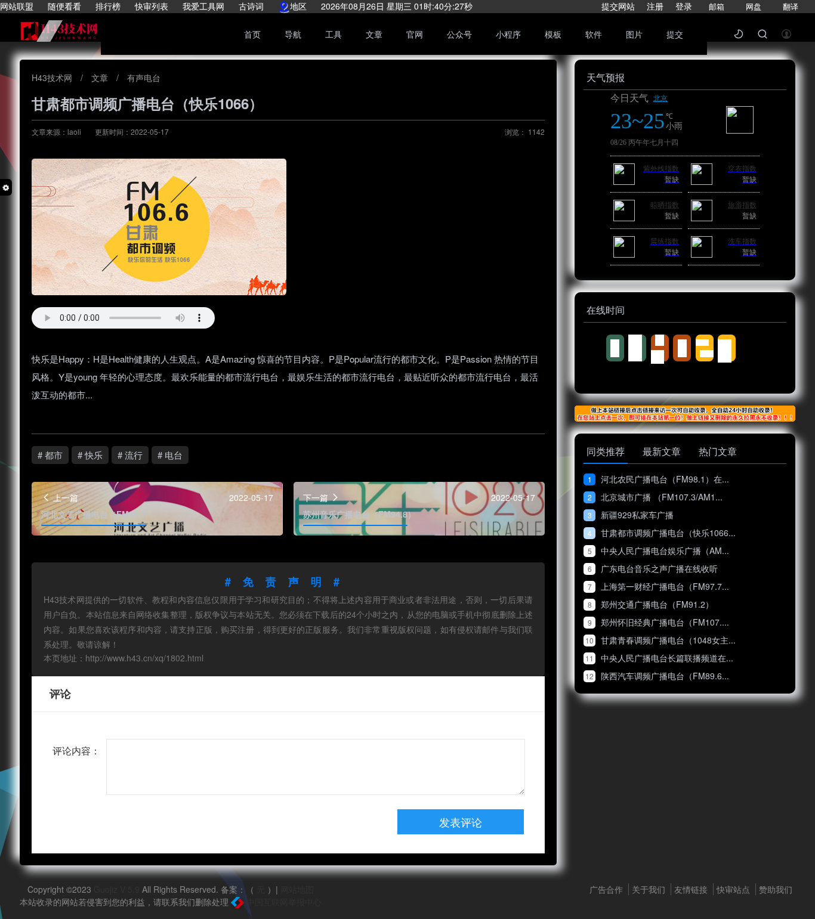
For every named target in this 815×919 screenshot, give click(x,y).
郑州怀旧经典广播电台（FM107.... (658, 622)
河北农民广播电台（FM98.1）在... (658, 479)
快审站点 (734, 889)
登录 (683, 6)
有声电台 (143, 77)
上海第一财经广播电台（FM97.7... (658, 586)
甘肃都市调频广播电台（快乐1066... (662, 533)
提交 (674, 34)
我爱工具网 (203, 6)
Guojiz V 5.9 (118, 889)
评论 (60, 693)
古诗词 (251, 6)
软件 (593, 34)
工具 (333, 34)
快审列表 (151, 6)
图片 (634, 34)
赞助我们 (775, 889)
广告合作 (607, 889)
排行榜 (108, 6)
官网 (414, 34)
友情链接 (692, 889)
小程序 (508, 34)
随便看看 (64, 6)
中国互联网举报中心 (283, 902)
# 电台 (170, 454)
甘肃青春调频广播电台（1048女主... (660, 640)
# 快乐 (90, 454)
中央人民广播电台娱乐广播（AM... (658, 550)
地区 (298, 6)
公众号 (459, 34)
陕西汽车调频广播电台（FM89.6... (657, 676)
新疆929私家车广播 (631, 515)
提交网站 (618, 6)
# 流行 (130, 454)
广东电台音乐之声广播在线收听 (653, 568)
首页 (252, 34)
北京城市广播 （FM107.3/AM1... (655, 497)
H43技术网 (53, 77)
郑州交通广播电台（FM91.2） (651, 604)
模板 (553, 34)
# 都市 (50, 454)
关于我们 (650, 889)
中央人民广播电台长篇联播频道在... (659, 658)
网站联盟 (16, 6)
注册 (655, 6)
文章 (374, 34)
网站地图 (297, 889)
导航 (293, 34)
